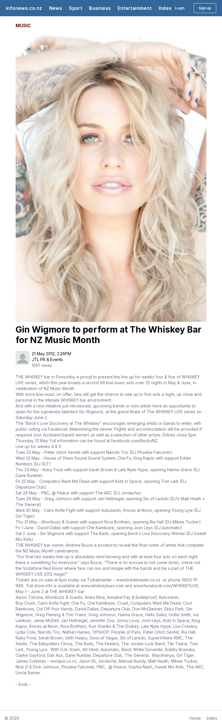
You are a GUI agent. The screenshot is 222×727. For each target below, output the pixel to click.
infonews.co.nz (24, 8)
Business (100, 8)
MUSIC (23, 25)
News (55, 8)
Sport (75, 8)
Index (165, 8)
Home (195, 718)
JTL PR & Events (47, 359)
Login (179, 8)
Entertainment (134, 8)
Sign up (205, 8)
